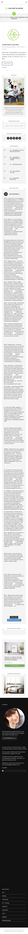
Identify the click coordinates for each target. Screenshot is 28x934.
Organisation (5, 910)
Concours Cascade (10, 44)
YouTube (25, 748)
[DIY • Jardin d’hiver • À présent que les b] (14, 375)
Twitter (20, 748)
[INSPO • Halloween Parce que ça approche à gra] (14, 458)
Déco (3, 892)
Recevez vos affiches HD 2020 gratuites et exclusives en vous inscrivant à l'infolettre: (13, 659)
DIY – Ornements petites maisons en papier (17, 151)
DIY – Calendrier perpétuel (14, 179)
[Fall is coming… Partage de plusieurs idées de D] (14, 563)
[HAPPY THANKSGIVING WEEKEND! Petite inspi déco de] (14, 437)
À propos (4, 917)
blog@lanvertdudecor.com (14, 764)
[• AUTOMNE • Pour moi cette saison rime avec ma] (14, 500)
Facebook (6, 748)
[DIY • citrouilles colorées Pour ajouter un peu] (14, 542)
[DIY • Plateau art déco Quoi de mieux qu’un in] (14, 584)
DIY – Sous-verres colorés (15, 172)
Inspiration (4, 906)
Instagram (11, 748)
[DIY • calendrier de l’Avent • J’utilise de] (14, 291)
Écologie (8, 47)
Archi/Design (5, 899)
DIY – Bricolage (5, 903)
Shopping (13, 47)
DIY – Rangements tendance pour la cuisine (15, 158)
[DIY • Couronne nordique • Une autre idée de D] (14, 312)
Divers (3, 47)
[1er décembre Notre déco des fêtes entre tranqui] (14, 250)
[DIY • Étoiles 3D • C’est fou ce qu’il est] (14, 229)
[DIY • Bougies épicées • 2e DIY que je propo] (14, 354)
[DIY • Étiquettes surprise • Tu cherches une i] (14, 270)
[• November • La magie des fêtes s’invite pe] (14, 396)
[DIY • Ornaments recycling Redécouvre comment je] (14, 333)
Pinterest (16, 748)
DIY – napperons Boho (16, 164)
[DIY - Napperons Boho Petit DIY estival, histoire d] (14, 605)
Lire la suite (7, 63)
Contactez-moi (6, 920)
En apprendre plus (9, 738)
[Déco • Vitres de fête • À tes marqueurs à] (14, 208)
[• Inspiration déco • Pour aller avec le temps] (14, 521)
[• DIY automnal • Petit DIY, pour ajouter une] (14, 479)
